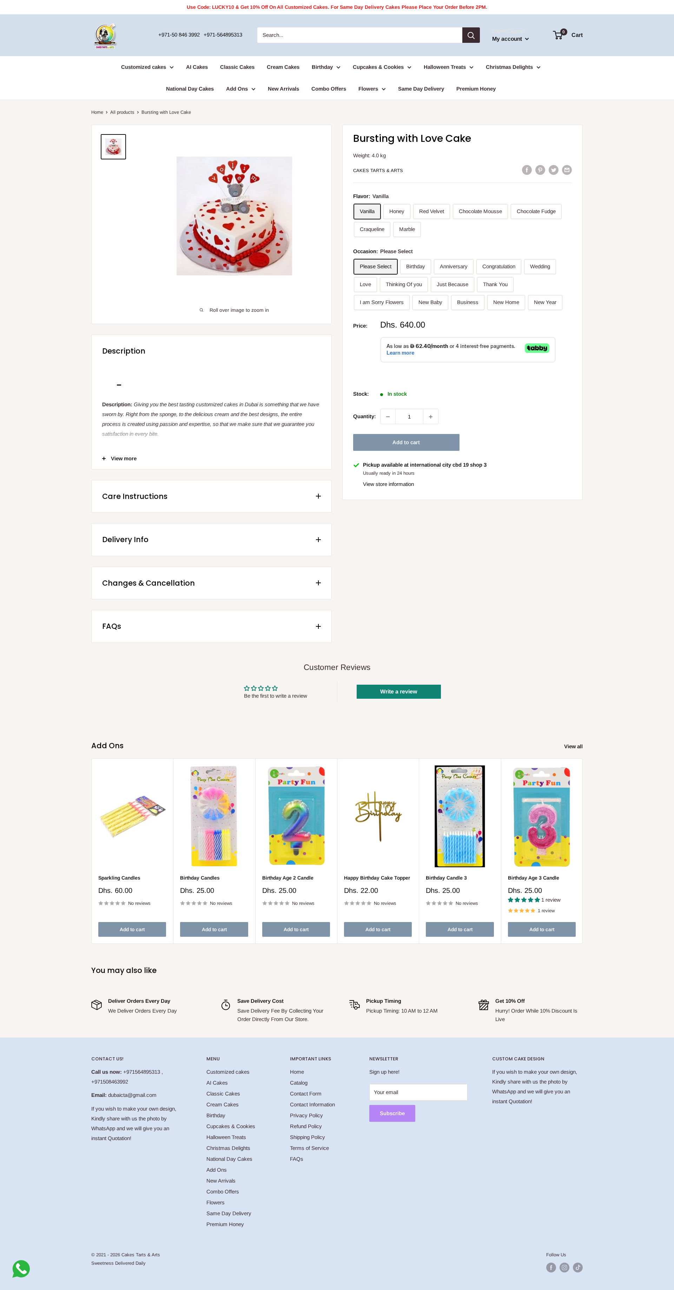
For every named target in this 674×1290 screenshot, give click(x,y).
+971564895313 (141, 1072)
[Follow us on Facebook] (551, 1267)
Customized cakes (143, 67)
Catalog (299, 1083)
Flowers (368, 89)
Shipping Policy (307, 1137)
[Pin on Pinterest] (540, 170)
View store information (388, 484)
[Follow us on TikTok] (578, 1267)
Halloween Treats (445, 67)
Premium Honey (476, 89)
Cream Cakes (283, 67)
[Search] (471, 35)
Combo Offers (328, 89)
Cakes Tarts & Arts (378, 170)
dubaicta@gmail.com (132, 1095)
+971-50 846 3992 (179, 35)
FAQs (296, 1159)
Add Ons (237, 89)
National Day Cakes (190, 89)
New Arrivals (283, 89)
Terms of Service (309, 1148)
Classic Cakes (237, 67)
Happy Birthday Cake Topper (377, 878)
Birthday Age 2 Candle (287, 878)
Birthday (322, 67)
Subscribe (392, 1113)
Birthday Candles (200, 878)
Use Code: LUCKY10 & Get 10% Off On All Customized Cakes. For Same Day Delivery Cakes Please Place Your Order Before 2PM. (337, 7)
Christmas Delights (509, 67)
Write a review (398, 692)
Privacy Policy (306, 1115)
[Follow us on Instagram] (564, 1267)
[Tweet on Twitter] (554, 170)
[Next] (583, 851)
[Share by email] (567, 170)
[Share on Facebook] (527, 170)
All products (122, 112)
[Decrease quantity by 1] (388, 416)
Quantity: (364, 417)
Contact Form (306, 1094)
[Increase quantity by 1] (430, 416)
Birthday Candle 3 (446, 878)
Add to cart (406, 443)
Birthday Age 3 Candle (533, 878)
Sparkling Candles (119, 878)
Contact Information (312, 1104)
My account (507, 39)
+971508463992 (109, 1082)
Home (97, 112)
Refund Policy (306, 1126)
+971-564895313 (223, 35)
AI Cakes (197, 67)
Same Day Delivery (421, 89)
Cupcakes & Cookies (378, 67)
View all (574, 746)
